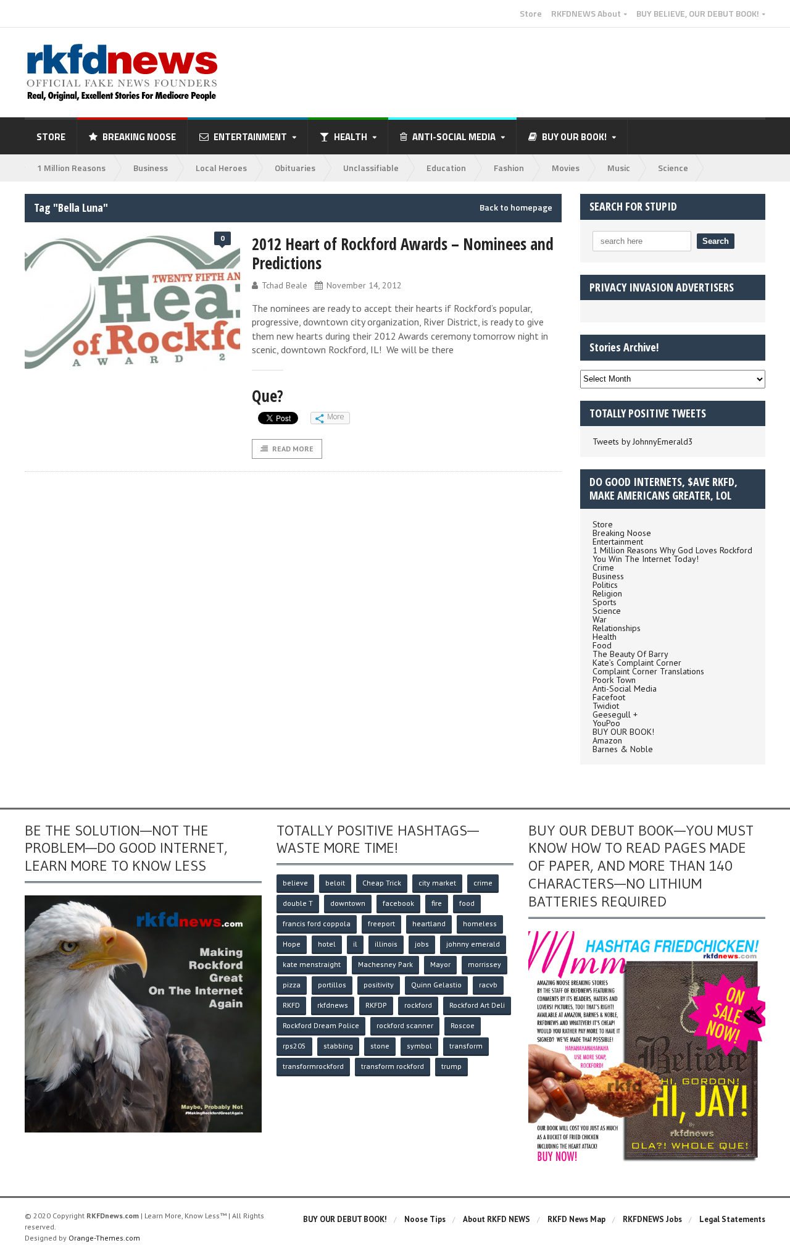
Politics (605, 584)
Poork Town (614, 679)
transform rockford (392, 1066)
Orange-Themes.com (104, 1237)
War (599, 619)
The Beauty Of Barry (630, 653)
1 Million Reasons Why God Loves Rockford (672, 550)
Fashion (509, 167)
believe (295, 882)
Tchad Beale (284, 285)
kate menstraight (312, 964)
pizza (292, 984)
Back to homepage (516, 207)
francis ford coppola (317, 923)
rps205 (294, 1045)
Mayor (440, 964)
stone (379, 1045)
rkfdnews (332, 1005)
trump (451, 1066)
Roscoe (463, 1025)
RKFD (291, 1005)
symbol (419, 1045)
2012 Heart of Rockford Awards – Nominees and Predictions (403, 253)
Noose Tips (425, 1219)
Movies (566, 167)
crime (483, 882)
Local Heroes (221, 167)
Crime (603, 567)
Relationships (616, 628)
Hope (292, 943)
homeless (480, 923)
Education (446, 167)
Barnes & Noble (622, 749)
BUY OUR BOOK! (623, 731)
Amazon (607, 740)
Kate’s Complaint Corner (636, 662)
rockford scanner (404, 1025)
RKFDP (376, 1005)
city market (437, 882)
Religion (607, 593)
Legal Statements (732, 1219)
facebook (398, 903)
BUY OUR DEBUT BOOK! (345, 1219)
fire (436, 903)
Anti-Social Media (624, 688)
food (467, 903)
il (355, 943)
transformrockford (313, 1066)
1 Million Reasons (71, 167)
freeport (381, 923)
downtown (347, 903)
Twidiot (605, 705)
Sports (604, 602)
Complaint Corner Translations (648, 671)
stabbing (338, 1045)
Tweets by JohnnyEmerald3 (642, 441)
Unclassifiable (371, 167)
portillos (332, 984)
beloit (335, 882)
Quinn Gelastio (436, 984)
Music (618, 167)
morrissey (484, 964)
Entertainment (617, 541)
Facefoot (608, 697)
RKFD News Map (576, 1219)
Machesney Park (385, 964)
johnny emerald (473, 943)
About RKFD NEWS (496, 1219)
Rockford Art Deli (477, 1005)
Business (150, 167)
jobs (422, 943)
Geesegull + (615, 714)
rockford (418, 1005)
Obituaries (295, 167)
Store (531, 13)
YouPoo (606, 723)
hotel (327, 943)
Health (604, 636)
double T (298, 903)
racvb (488, 984)
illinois (386, 943)
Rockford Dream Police (321, 1025)
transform (466, 1045)
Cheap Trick (381, 882)
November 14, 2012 (364, 285)
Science (673, 167)
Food (602, 645)
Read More (293, 448)
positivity (379, 984)
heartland (429, 923)
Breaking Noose (139, 137)
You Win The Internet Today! (645, 558)
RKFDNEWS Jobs (652, 1219)
